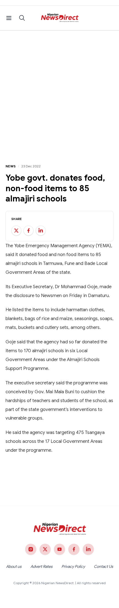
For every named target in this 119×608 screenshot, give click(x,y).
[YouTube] (59, 549)
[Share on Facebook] (28, 231)
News (11, 166)
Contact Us (103, 566)
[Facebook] (73, 549)
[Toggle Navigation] (8, 18)
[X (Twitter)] (45, 549)
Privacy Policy (73, 566)
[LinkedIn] (88, 549)
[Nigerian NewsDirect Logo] (59, 18)
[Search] (22, 18)
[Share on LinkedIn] (41, 231)
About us (14, 566)
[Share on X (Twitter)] (16, 231)
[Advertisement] (59, 92)
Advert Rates (41, 566)
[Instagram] (30, 549)
